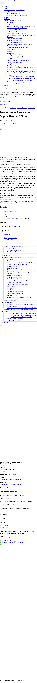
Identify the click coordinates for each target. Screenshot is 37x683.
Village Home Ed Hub (10, 124)
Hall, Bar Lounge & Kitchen (12, 226)
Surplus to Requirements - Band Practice (19, 281)
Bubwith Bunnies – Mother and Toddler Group (21, 263)
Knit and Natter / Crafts (14, 277)
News (5, 245)
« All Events (3, 104)
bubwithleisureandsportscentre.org (11, 484)
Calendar (6, 254)
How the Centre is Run (10, 302)
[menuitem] (5, 6)
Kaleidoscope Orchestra (14, 275)
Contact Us (7, 322)
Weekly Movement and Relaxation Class (19, 297)
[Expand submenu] (25, 10)
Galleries (6, 311)
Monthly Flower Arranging (15, 279)
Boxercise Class (9, 126)
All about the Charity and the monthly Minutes (21, 304)
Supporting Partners (10, 300)
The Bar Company (12, 306)
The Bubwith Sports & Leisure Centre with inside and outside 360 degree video (23, 316)
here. (27, 508)
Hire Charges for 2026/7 (14, 250)
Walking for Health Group (15, 291)
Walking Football (12, 295)
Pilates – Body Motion (14, 282)
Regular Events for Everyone (12, 257)
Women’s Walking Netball (15, 293)
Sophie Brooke (8, 235)
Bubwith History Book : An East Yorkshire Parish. (18, 309)
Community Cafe (12, 268)
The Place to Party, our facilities (17, 252)
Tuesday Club (11, 286)
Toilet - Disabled (16, 320)
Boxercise (10, 259)
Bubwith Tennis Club (13, 266)
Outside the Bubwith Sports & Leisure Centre (21, 313)
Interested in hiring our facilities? (14, 246)
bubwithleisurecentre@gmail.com (12, 96)
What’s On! (7, 255)
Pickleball (10, 288)
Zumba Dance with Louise (15, 299)
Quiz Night (10, 290)
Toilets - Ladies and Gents (15, 319)
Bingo (9, 261)
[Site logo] (11, 1)
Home (5, 243)
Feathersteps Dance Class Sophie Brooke (19, 218)
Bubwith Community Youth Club (17, 264)
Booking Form (11, 248)
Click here (10, 488)
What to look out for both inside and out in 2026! (22, 308)
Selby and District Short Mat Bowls (17, 284)
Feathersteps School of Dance (16, 270)
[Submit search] (17, 89)
